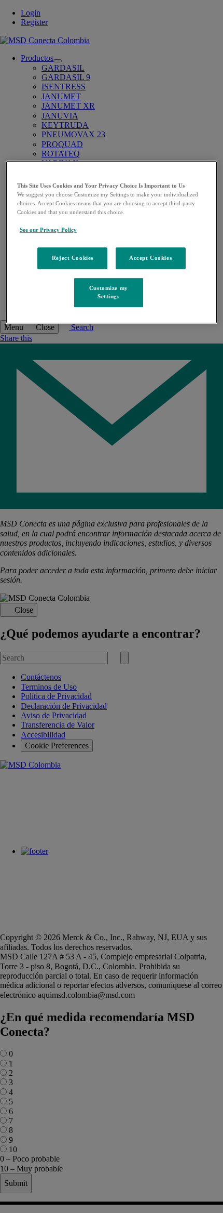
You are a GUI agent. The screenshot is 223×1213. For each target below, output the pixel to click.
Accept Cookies (150, 258)
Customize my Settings (108, 292)
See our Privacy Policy (48, 230)
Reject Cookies (72, 258)
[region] (112, 242)
